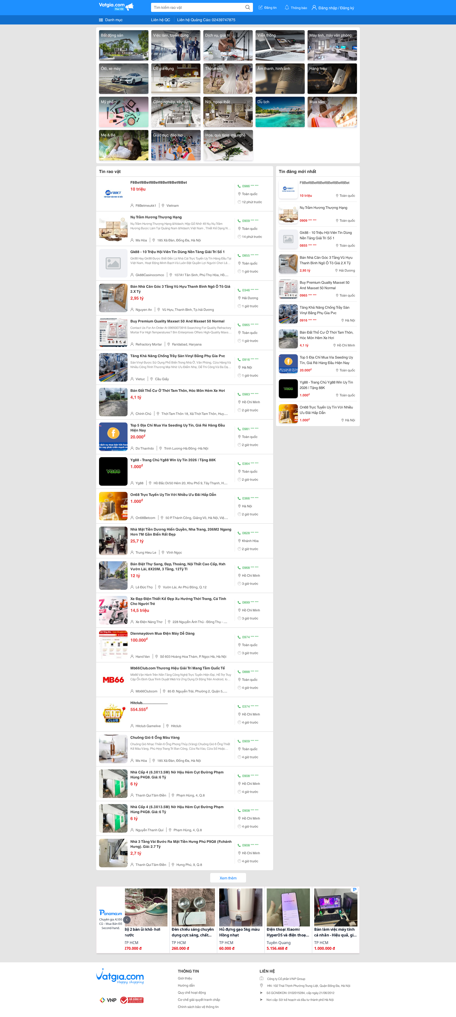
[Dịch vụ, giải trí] (228, 44)
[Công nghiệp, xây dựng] (176, 111)
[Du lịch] (280, 111)
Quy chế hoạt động (192, 992)
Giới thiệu (185, 978)
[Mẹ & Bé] (123, 144)
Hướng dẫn (186, 985)
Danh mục (113, 19)
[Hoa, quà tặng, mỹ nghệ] (228, 144)
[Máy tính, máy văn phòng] (332, 44)
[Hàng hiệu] (332, 78)
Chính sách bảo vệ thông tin (198, 1006)
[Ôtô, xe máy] (123, 78)
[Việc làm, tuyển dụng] (176, 44)
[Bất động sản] (123, 44)
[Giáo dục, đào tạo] (176, 144)
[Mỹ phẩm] (123, 111)
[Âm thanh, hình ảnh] (280, 78)
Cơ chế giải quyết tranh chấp (199, 999)
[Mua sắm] (332, 111)
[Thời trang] (228, 78)
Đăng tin (270, 7)
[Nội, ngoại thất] (228, 111)
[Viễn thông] (280, 44)
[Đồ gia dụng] (176, 78)
